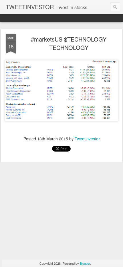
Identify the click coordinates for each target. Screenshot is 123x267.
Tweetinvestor (87, 139)
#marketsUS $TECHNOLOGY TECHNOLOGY (68, 43)
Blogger (85, 263)
